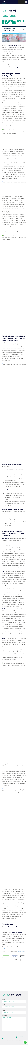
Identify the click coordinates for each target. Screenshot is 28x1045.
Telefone (4, 1010)
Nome (4, 999)
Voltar (5, 15)
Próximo (13, 15)
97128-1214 (9, 975)
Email (3, 1004)
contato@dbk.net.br (8, 977)
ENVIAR (21, 1037)
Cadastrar (14, 988)
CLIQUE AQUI (5, 948)
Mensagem (5, 1015)
